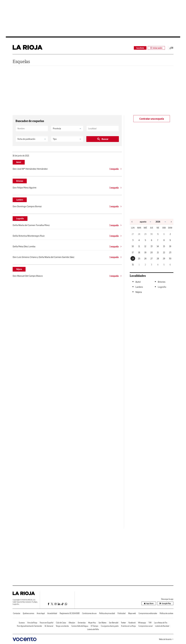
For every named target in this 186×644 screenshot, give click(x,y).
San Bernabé (113, 623)
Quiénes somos (28, 613)
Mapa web (132, 613)
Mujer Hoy (92, 623)
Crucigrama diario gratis (110, 626)
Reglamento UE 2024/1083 (69, 613)
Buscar (105, 139)
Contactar (16, 613)
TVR (150, 623)
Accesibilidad (52, 613)
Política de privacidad (107, 613)
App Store (149, 603)
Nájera (19, 269)
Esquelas (21, 61)
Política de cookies (166, 613)
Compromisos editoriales (147, 613)
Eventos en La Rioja (128, 626)
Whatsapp (142, 623)
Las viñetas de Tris (160, 623)
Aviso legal (41, 613)
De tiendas (82, 623)
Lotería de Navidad (162, 626)
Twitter (123, 623)
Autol (18, 162)
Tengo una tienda (62, 626)
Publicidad (122, 613)
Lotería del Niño (93, 629)
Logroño (20, 218)
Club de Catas (61, 623)
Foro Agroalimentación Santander (29, 626)
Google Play (166, 603)
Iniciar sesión (157, 48)
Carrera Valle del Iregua (79, 626)
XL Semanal (49, 626)
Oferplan (72, 623)
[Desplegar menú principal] (171, 48)
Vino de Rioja (32, 623)
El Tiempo (94, 626)
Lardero (19, 199)
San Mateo (102, 623)
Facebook (132, 623)
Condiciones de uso (89, 613)
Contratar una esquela (151, 118)
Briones (19, 181)
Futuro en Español (46, 623)
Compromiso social (145, 626)
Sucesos (22, 623)
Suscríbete (140, 48)
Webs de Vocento (165, 639)
